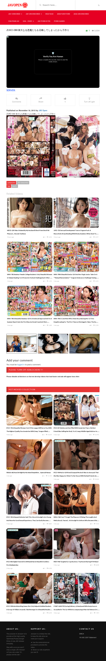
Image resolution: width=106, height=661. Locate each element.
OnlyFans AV (13, 21)
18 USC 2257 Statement (87, 637)
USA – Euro (28, 21)
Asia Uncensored (81, 14)
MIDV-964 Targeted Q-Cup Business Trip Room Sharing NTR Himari (76, 561)
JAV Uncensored (33, 14)
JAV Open (43, 110)
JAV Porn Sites (44, 21)
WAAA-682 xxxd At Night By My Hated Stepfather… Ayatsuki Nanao (28, 472)
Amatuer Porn (63, 14)
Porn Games (59, 21)
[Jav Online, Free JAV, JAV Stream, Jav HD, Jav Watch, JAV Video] (17, 5)
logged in (21, 364)
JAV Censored (14, 14)
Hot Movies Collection (22, 389)
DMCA (81, 634)
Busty (14, 186)
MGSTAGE (50, 14)
